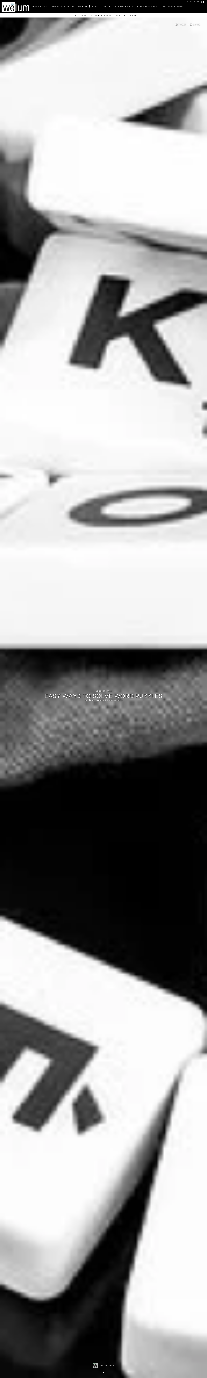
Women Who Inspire (147, 6)
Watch (120, 15)
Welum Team (106, 1365)
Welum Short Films (62, 6)
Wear (133, 15)
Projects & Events (173, 6)
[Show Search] (202, 2)
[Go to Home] (15, 7)
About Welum (39, 6)
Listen (82, 15)
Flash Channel (123, 6)
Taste (108, 15)
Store (95, 6)
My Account (193, 1)
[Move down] (104, 1372)
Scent (95, 15)
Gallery (107, 6)
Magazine (83, 6)
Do (72, 15)
